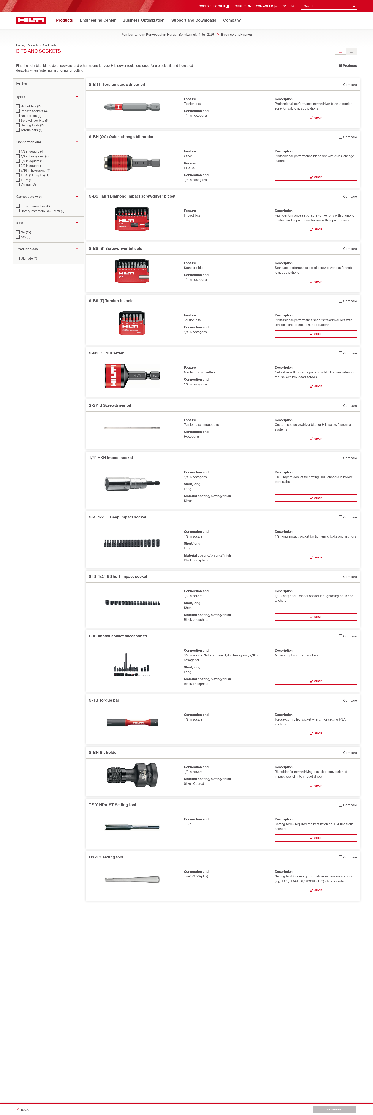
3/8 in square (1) (32, 165)
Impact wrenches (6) (35, 206)
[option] (340, 51)
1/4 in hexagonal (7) (35, 156)
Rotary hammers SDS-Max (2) (42, 211)
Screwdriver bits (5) (35, 120)
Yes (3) (25, 237)
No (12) (26, 232)
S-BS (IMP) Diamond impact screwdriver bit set (132, 196)
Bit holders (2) (31, 106)
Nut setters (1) (31, 116)
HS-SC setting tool (106, 857)
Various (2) (28, 185)
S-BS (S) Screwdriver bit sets (115, 248)
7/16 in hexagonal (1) (35, 170)
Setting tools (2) (32, 125)
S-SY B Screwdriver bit (110, 405)
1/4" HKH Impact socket (111, 457)
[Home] (31, 20)
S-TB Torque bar (104, 700)
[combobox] (329, 6)
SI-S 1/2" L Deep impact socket (117, 517)
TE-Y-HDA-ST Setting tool (112, 804)
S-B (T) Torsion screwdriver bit (117, 84)
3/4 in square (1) (32, 161)
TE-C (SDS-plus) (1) (35, 175)
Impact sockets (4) (34, 111)
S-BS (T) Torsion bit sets (111, 300)
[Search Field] (354, 6)
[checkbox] (348, 84)
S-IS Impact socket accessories (118, 635)
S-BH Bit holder (103, 752)
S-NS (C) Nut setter (106, 353)
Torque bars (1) (31, 130)
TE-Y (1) (26, 180)
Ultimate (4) (29, 258)
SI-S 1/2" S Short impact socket (118, 576)
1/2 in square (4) (32, 151)
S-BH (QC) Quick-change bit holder (121, 136)
